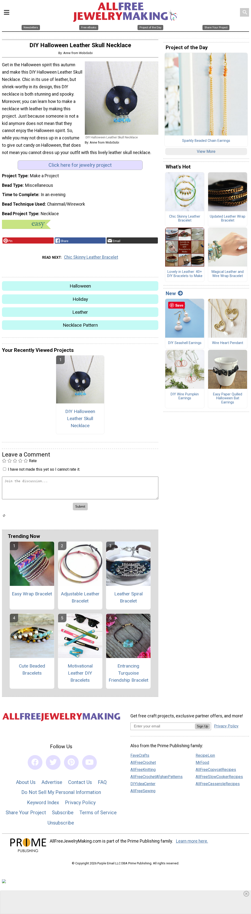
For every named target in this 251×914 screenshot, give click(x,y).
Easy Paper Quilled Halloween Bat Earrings (227, 398)
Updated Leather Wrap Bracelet (227, 219)
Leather (80, 312)
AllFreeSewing (142, 791)
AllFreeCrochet (143, 762)
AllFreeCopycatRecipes (216, 769)
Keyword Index (43, 802)
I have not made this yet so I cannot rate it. (44, 469)
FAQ (102, 782)
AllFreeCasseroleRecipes (218, 783)
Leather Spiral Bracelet (128, 597)
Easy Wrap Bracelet (32, 594)
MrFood (202, 762)
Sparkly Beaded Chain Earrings (206, 141)
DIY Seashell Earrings (184, 343)
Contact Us (80, 782)
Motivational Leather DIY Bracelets (80, 673)
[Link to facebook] (35, 762)
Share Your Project (26, 812)
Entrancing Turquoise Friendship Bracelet (128, 673)
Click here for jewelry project (80, 165)
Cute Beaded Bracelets (32, 669)
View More (206, 151)
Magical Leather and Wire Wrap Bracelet (228, 274)
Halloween (80, 286)
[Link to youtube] (89, 762)
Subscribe (63, 812)
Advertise (51, 782)
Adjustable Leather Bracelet (80, 597)
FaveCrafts (139, 755)
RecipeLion (205, 755)
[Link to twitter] (53, 762)
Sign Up (202, 726)
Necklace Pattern (80, 325)
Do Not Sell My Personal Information (61, 792)
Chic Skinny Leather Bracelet (91, 257)
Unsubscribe (61, 823)
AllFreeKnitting (143, 769)
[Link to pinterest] (71, 762)
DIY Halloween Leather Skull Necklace (80, 418)
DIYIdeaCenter (142, 783)
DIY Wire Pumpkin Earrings (185, 396)
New (171, 293)
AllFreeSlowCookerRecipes (219, 776)
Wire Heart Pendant (227, 343)
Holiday (80, 299)
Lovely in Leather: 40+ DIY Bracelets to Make (184, 274)
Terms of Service (98, 812)
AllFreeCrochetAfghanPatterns (156, 776)
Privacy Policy (80, 802)
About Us (26, 782)
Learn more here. (192, 841)
